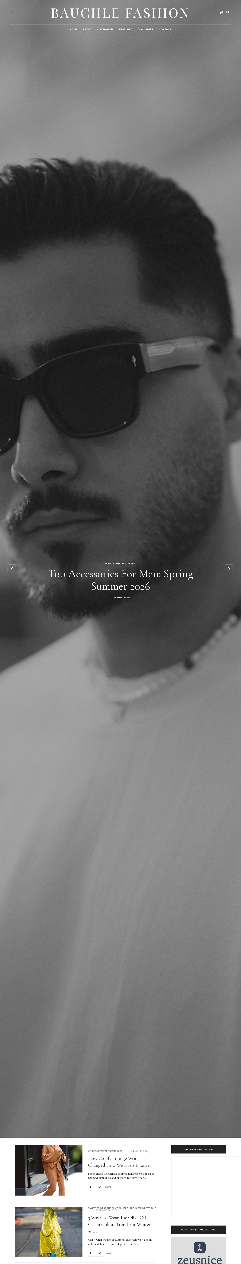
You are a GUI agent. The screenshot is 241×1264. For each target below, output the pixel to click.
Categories (105, 29)
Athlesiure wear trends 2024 (105, 1151)
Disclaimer (145, 29)
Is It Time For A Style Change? (120, 580)
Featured (125, 29)
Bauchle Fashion (120, 12)
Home (73, 29)
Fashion (109, 569)
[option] (120, 569)
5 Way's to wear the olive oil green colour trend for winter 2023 (119, 1224)
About (87, 29)
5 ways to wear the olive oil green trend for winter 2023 (122, 1208)
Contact (165, 29)
